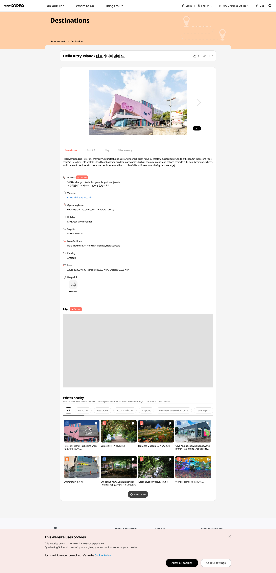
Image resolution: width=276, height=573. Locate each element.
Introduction (71, 150)
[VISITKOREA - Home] (14, 5)
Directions (83, 177)
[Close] (229, 536)
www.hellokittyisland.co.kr (79, 197)
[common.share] (204, 56)
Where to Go (60, 41)
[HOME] (51, 41)
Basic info (91, 150)
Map (107, 150)
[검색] (270, 5)
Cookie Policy (102, 555)
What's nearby (125, 150)
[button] (199, 102)
